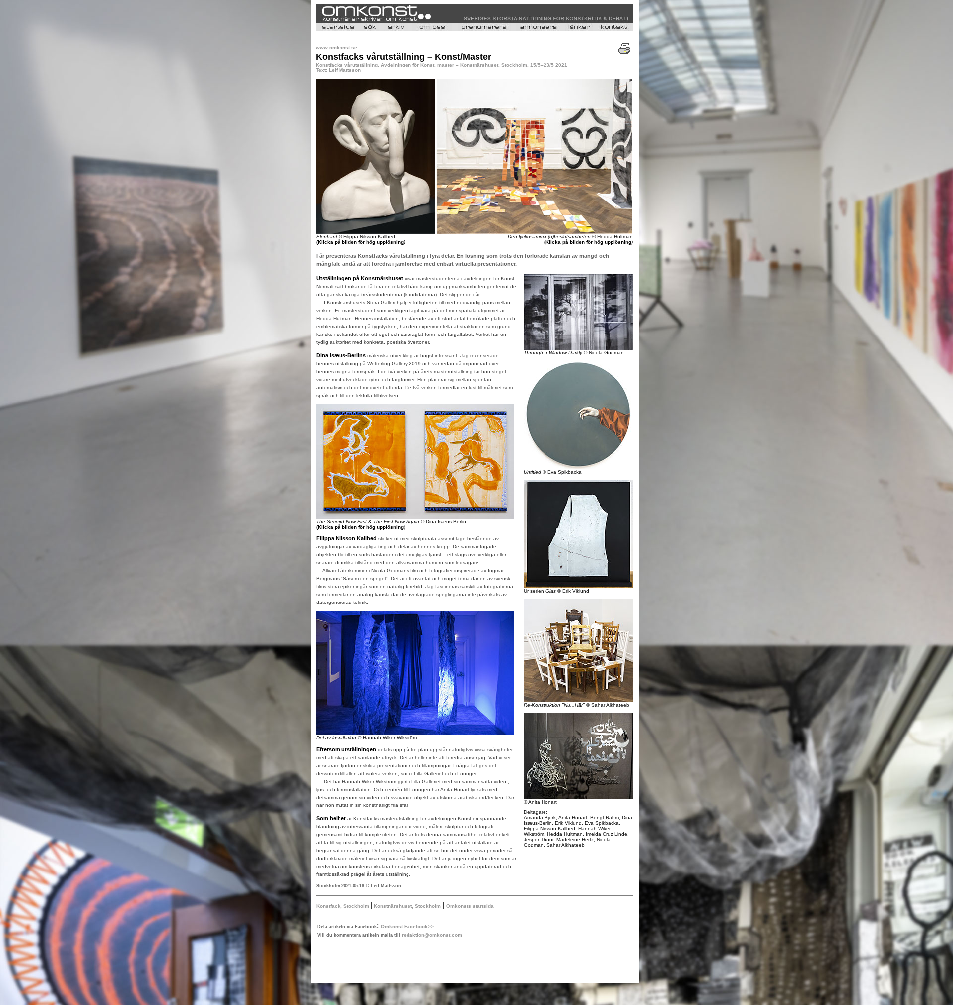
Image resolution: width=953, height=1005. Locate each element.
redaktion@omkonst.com (432, 935)
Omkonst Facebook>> (407, 926)
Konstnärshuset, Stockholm (406, 906)
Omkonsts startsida (470, 906)
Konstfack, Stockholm (343, 906)
